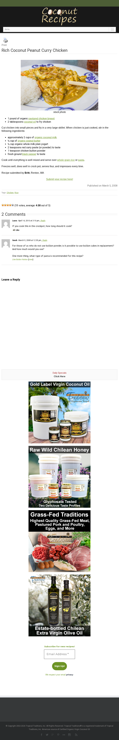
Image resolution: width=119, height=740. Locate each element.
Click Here (59, 376)
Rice (16, 193)
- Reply (42, 221)
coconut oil (30, 121)
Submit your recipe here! (59, 179)
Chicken (10, 193)
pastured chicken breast (42, 118)
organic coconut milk (46, 137)
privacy (69, 675)
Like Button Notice (20, 259)
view (31, 259)
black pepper (29, 154)
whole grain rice (66, 160)
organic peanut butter (29, 140)
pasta (81, 160)
